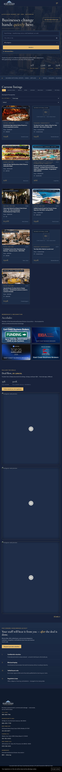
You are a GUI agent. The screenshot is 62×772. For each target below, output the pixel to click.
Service (20, 90)
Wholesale (40, 90)
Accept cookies (56, 769)
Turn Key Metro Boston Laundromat (44, 249)
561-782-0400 (6, 738)
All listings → (6, 98)
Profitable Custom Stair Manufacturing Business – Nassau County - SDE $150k (14, 250)
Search (31, 47)
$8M (35, 180)
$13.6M (6, 221)
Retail (25, 90)
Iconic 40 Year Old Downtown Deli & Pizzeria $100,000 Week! (15, 165)
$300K (5, 260)
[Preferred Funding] (16, 335)
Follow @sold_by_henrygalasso (12, 389)
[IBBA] (16, 352)
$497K (36, 136)
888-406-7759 (6, 714)
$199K (5, 301)
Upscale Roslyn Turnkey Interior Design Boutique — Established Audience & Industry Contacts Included (15, 289)
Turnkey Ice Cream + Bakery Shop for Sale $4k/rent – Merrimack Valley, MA (45, 126)
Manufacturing (11, 90)
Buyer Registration (51, 19)
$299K (5, 136)
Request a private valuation (11, 646)
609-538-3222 (6, 746)
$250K (36, 260)
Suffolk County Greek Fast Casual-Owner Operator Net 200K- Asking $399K (45, 209)
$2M (5, 180)
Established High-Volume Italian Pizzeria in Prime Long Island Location (15, 126)
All (4, 90)
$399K (36, 221)
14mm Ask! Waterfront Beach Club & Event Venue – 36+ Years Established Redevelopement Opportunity (15, 210)
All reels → (57, 616)
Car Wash (32, 90)
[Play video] (31, 429)
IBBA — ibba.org (6, 755)
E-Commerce (49, 90)
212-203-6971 (6, 731)
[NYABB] (45, 335)
